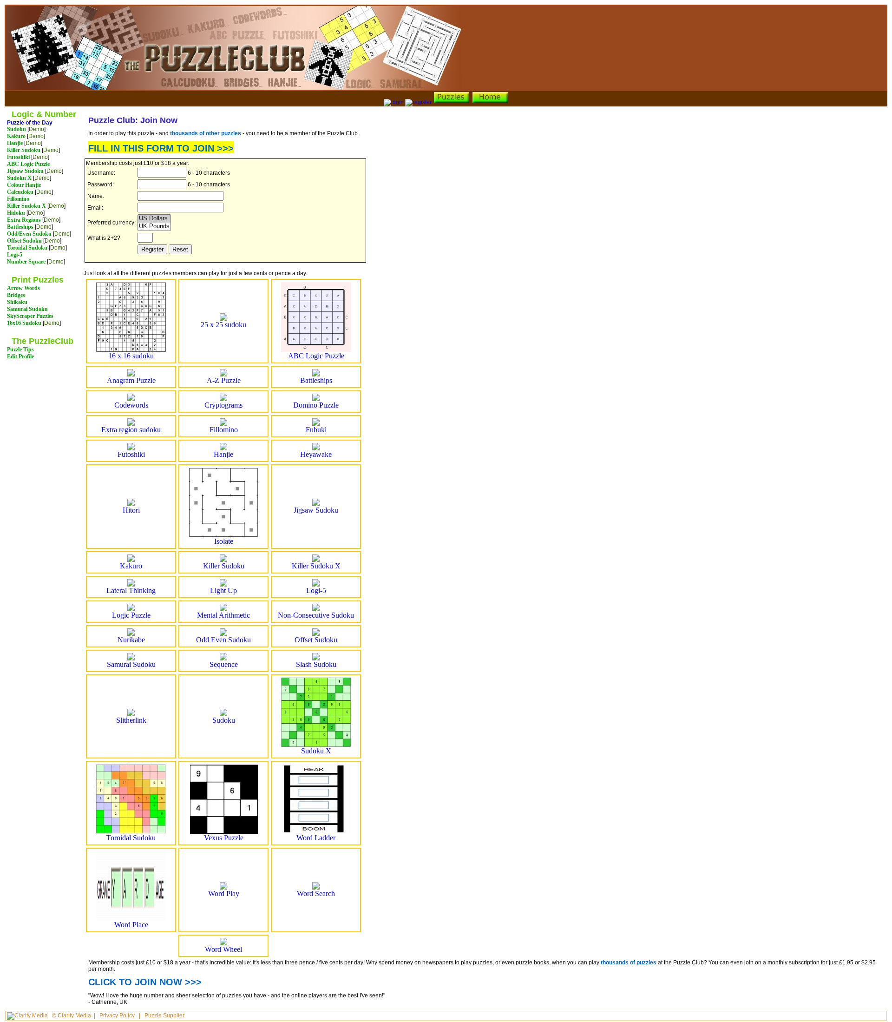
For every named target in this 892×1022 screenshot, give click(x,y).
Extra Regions (24, 220)
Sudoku (16, 129)
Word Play (223, 893)
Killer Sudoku (23, 150)
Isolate (223, 541)
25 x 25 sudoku (223, 325)
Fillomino (18, 199)
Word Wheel (223, 949)
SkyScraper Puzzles (30, 316)
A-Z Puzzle (224, 380)
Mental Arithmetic (223, 615)
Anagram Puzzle (131, 380)
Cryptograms (223, 405)
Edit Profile (20, 356)
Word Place (131, 925)
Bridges (16, 295)
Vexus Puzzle (223, 838)
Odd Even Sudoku (223, 640)
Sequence (224, 664)
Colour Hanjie (24, 185)
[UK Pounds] (154, 227)
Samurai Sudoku (27, 309)
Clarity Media (74, 1015)
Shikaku (17, 302)
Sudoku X (19, 178)
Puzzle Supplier (164, 1015)
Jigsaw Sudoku (25, 171)
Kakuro (16, 136)
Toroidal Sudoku (27, 247)
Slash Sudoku (316, 664)
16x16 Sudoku (24, 323)
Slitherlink (131, 720)
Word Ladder (315, 838)
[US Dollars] (154, 219)
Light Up (223, 590)
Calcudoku (20, 192)
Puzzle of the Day (29, 122)
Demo (36, 129)
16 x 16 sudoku (131, 356)
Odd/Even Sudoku (29, 234)
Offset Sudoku (24, 240)
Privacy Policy (117, 1015)
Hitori (131, 510)
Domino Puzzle (316, 405)
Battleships (20, 227)
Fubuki (316, 430)
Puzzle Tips (20, 349)
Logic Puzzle (131, 615)
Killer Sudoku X (26, 206)
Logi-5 (14, 254)
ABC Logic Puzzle (28, 164)
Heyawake (316, 454)
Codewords (131, 405)
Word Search (316, 893)
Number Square (26, 261)
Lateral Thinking (131, 590)
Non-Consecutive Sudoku (316, 615)
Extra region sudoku (131, 430)
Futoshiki (18, 157)
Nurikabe (131, 640)
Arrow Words (23, 288)
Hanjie (15, 143)
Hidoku (16, 213)
